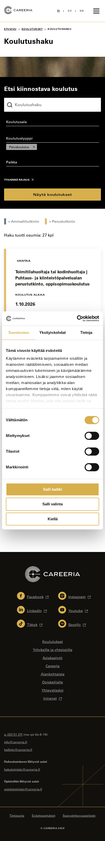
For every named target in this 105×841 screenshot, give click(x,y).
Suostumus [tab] (18, 332)
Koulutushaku (16, 93)
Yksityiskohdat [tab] (52, 332)
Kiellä (53, 519)
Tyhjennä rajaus (17, 179)
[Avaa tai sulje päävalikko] (96, 11)
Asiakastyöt (52, 658)
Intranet (50, 698)
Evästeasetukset (43, 815)
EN (82, 10)
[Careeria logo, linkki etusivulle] (18, 11)
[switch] (92, 436)
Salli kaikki (52, 489)
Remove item (34, 147)
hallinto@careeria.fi (18, 750)
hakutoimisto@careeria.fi (22, 769)
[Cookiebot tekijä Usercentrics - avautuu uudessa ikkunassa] (77, 318)
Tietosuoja (16, 815)
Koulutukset (32, 29)
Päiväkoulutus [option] (17, 147)
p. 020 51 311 (13, 734)
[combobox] (52, 122)
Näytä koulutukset (52, 194)
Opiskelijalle (52, 682)
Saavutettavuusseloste (79, 815)
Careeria (53, 666)
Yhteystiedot (52, 690)
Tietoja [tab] (86, 332)
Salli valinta (52, 504)
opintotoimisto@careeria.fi (23, 789)
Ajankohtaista (52, 674)
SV (70, 10)
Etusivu (10, 29)
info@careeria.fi (15, 742)
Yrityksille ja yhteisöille (52, 649)
